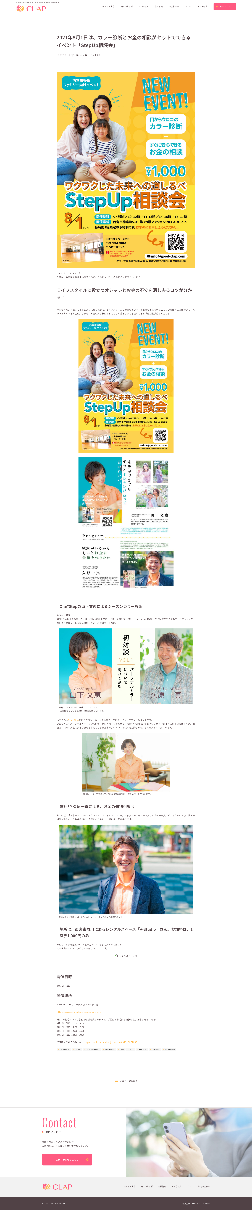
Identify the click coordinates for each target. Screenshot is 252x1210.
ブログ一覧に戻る (129, 1080)
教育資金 (142, 1049)
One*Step (73, 720)
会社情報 (162, 1186)
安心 (122, 1049)
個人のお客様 (130, 1186)
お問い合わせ (204, 1186)
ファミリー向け (93, 1049)
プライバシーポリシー (200, 1203)
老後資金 (156, 1049)
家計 (131, 1049)
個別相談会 (110, 1049)
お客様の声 (176, 1186)
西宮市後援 (170, 1049)
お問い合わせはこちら (67, 1159)
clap (82, 55)
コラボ (78, 1049)
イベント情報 (95, 55)
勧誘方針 (186, 1203)
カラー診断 (65, 1049)
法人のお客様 (147, 1186)
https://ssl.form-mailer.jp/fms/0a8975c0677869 (110, 1042)
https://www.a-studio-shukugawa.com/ (79, 1012)
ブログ (190, 1186)
